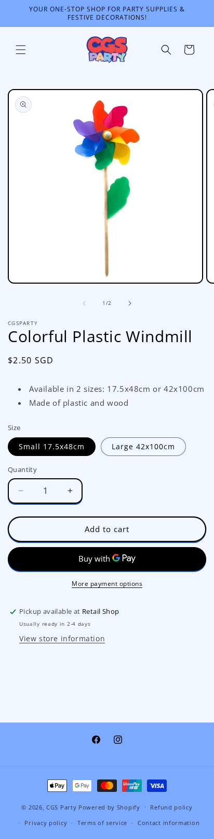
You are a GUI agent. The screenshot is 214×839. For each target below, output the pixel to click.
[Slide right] (129, 303)
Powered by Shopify (109, 807)
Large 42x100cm (143, 446)
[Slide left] (84, 303)
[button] (20, 49)
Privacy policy (45, 823)
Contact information (168, 823)
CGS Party (61, 807)
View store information (62, 638)
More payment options (107, 583)
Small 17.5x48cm (52, 446)
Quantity (22, 469)
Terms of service (102, 823)
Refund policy (171, 807)
